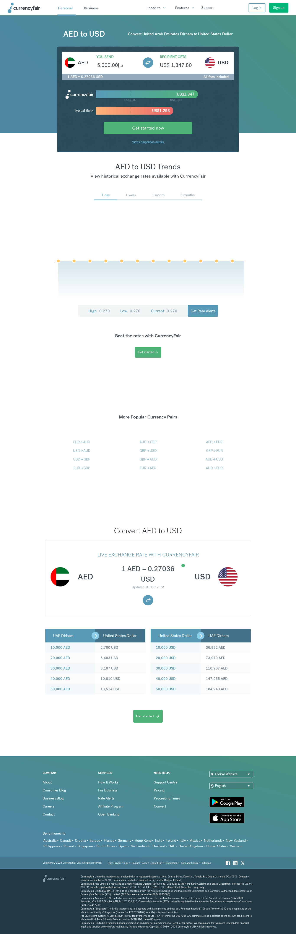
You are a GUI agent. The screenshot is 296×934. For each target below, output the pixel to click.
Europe (94, 840)
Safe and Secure (189, 863)
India (158, 840)
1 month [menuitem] (158, 195)
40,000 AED (60, 678)
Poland (68, 846)
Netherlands (213, 840)
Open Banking (108, 814)
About (47, 782)
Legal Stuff (157, 863)
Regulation (171, 863)
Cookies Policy (139, 863)
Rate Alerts (106, 798)
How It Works (108, 782)
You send (105, 57)
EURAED (148, 468)
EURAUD (81, 442)
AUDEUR (214, 468)
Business (91, 8)
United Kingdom (191, 846)
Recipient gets (173, 57)
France (109, 840)
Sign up (279, 7)
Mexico (194, 840)
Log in (257, 7)
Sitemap (206, 863)
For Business (107, 790)
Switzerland (140, 846)
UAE (172, 846)
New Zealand (236, 840)
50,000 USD (166, 689)
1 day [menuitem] (105, 195)
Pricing (159, 790)
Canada (66, 840)
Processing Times (167, 798)
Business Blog (53, 798)
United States (216, 846)
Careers (48, 806)
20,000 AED (60, 658)
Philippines (51, 846)
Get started (148, 352)
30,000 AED (60, 668)
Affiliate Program (111, 806)
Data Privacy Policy (118, 863)
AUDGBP (148, 442)
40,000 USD (166, 678)
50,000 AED (60, 689)
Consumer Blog (54, 790)
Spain (123, 846)
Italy (183, 840)
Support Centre (165, 782)
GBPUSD (148, 450)
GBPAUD (148, 459)
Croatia (80, 840)
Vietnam (236, 846)
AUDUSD (214, 459)
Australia (50, 840)
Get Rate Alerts (202, 310)
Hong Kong (143, 840)
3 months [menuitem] (187, 195)
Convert (160, 806)
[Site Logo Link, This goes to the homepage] (31, 8)
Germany (124, 840)
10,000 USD (166, 647)
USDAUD (81, 450)
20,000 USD (166, 658)
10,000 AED (60, 647)
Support (207, 7)
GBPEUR (214, 450)
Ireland (171, 840)
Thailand (158, 846)
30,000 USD (166, 668)
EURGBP (81, 468)
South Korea (105, 846)
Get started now (148, 128)
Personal (65, 8)
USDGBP (81, 459)
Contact (49, 814)
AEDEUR (214, 442)
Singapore (85, 846)
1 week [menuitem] (130, 195)
